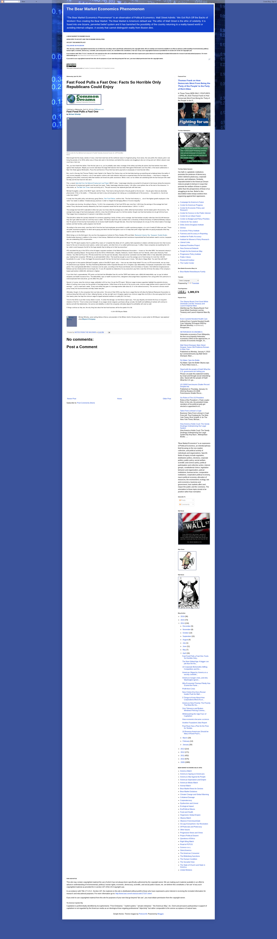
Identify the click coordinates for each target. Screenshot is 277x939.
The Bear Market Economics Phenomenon (105, 9)
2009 (183, 762)
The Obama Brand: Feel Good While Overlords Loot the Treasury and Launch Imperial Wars (194, 304)
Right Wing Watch (187, 841)
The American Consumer (189, 853)
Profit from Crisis (188, 689)
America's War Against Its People (192, 777)
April (185, 653)
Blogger (160, 914)
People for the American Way (191, 251)
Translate (195, 283)
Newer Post (71, 399)
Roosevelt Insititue (187, 260)
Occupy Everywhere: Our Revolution (194, 824)
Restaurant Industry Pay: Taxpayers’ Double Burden (151, 235)
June (185, 646)
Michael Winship (75, 114)
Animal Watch (185, 786)
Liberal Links (185, 242)
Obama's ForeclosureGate (190, 821)
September (187, 636)
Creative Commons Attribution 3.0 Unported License (99, 68)
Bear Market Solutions (188, 791)
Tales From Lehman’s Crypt (190, 411)
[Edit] (209, 59)
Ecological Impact (187, 806)
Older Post (167, 399)
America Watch (186, 771)
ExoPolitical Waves (187, 809)
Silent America (185, 850)
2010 (183, 759)
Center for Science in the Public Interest (195, 213)
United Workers (186, 870)
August (185, 640)
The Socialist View (187, 862)
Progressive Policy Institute (190, 254)
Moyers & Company (88, 319)
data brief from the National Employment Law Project (92, 183)
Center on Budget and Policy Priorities (194, 219)
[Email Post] (108, 332)
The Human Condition (188, 859)
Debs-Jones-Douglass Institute (192, 225)
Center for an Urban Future (190, 216)
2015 (183, 620)
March (185, 738)
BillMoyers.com (99, 109)
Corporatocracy (186, 800)
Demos (183, 228)
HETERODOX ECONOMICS (191, 332)
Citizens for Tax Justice (189, 222)
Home (119, 399)
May (184, 650)
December (187, 626)
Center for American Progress (191, 205)
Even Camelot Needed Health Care (193, 319)
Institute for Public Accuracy (190, 236)
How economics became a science (195, 719)
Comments (185, 504)
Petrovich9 (143, 914)
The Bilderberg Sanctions (190, 856)
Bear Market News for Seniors (191, 789)
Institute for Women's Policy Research (194, 239)
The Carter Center (187, 263)
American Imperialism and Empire (193, 780)
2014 (183, 623)
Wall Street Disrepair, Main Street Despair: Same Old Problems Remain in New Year (194, 347)
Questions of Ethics (187, 838)
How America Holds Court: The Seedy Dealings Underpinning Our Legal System (194, 426)
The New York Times (83, 187)
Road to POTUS (186, 844)
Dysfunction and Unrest (189, 803)
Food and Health (186, 812)
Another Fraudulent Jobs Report (194, 723)
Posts (183, 500)
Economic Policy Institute (189, 231)
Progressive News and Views (191, 833)
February (186, 741)
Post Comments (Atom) (86, 403)
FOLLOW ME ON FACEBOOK (75, 45)
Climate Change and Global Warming (194, 794)
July (184, 643)
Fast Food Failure (109, 198)
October (186, 633)
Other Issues (185, 830)
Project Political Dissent (189, 836)
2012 (183, 752)
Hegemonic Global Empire (190, 815)
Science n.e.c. (185, 847)
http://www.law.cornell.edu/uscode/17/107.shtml (91, 55)
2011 (183, 755)
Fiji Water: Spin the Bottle (190, 360)
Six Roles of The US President (192, 398)
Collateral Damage (187, 797)
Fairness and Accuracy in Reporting (194, 234)
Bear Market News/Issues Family (192, 272)
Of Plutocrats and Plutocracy (191, 827)
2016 (183, 616)
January (186, 745)
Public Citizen (185, 257)
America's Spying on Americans (192, 774)
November (187, 629)
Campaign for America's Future (192, 202)
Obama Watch (185, 818)
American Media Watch (189, 783)
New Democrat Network (189, 248)
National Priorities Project (190, 245)
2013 (183, 749)
